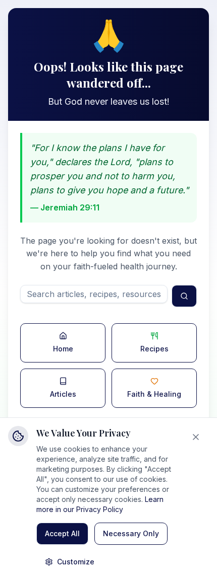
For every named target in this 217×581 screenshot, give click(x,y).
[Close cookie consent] (198, 437)
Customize (75, 561)
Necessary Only (131, 533)
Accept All (62, 533)
